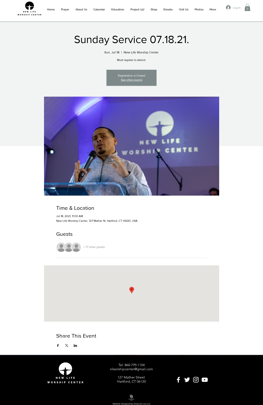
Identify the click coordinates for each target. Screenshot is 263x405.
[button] (247, 7)
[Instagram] (196, 379)
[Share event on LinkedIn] (75, 345)
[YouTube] (204, 379)
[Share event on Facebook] (58, 345)
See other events (131, 79)
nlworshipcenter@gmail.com (131, 369)
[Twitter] (187, 379)
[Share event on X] (66, 345)
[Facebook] (178, 379)
